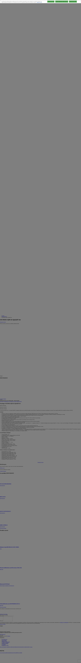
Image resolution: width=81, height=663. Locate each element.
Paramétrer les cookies (51, 1)
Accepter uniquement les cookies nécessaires (62, 1)
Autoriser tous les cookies (72, 1)
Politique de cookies (39, 2)
